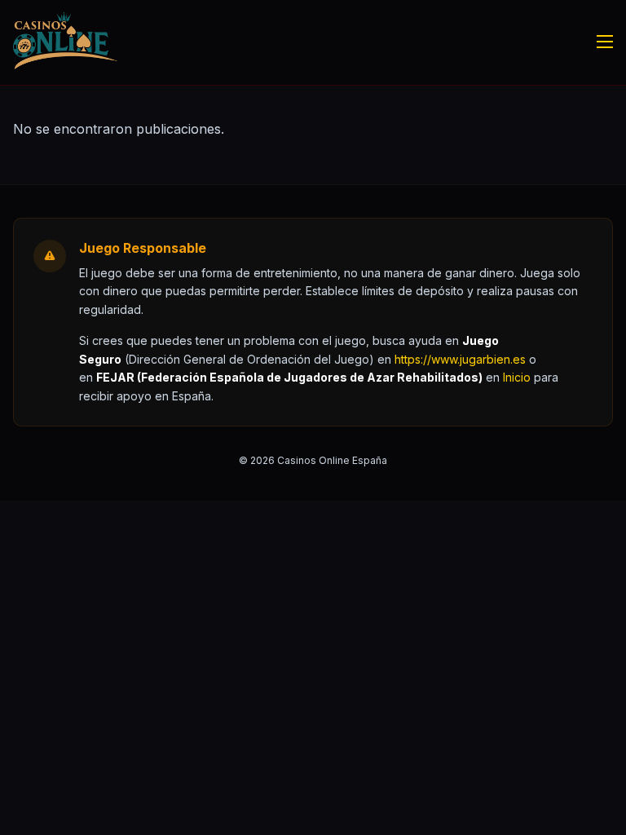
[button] (517, 377)
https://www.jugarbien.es (460, 359)
